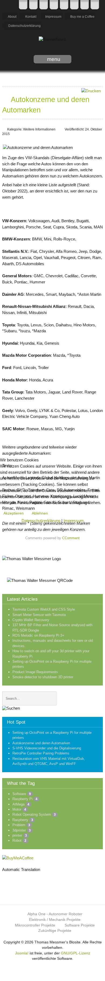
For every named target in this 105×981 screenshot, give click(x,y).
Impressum (74, 520)
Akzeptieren (14, 513)
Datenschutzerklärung (41, 520)
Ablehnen (40, 513)
